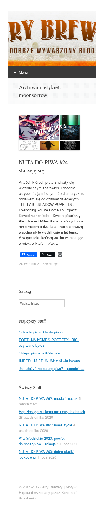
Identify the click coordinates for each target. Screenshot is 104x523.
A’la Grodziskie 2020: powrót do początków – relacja (42, 441)
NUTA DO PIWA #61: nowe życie (45, 425)
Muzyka (54, 263)
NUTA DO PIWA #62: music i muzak (48, 398)
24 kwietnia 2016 (32, 263)
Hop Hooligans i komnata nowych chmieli (52, 411)
